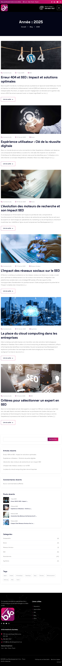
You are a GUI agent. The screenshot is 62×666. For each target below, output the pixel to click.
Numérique (28, 575)
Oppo (35, 575)
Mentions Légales (55, 659)
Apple (5, 575)
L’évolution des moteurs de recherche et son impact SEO (22, 462)
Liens (35, 618)
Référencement (51, 575)
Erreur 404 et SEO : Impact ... (19, 501)
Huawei (11, 575)
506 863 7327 (50, 8)
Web (12, 579)
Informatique (19, 575)
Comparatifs (7, 538)
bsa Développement (12, 659)
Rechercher (53, 439)
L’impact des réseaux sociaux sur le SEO (30, 271)
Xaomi (18, 579)
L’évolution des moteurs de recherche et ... (24, 516)
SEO (31, 73)
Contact (59, 662)
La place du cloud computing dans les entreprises (20, 469)
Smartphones (7, 556)
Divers (33, 137)
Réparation (37, 606)
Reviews (42, 575)
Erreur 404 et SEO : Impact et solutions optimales (19, 454)
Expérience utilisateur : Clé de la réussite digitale (19, 458)
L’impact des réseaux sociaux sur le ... (22, 523)
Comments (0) (7, 73)
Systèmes (34, 329)
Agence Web (37, 609)
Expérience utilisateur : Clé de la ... (21, 508)
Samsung (6, 579)
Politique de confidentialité (42, 659)
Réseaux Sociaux (35, 266)
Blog (35, 615)
